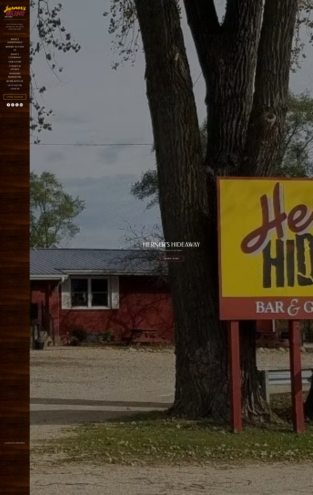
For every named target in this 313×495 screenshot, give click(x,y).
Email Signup (15, 97)
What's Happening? (14, 41)
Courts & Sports (15, 68)
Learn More (171, 258)
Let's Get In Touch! (15, 87)
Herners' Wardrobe (15, 75)
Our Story (14, 62)
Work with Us (14, 81)
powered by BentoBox (17, 443)
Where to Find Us (15, 48)
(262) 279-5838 (15, 29)
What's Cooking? (15, 56)
